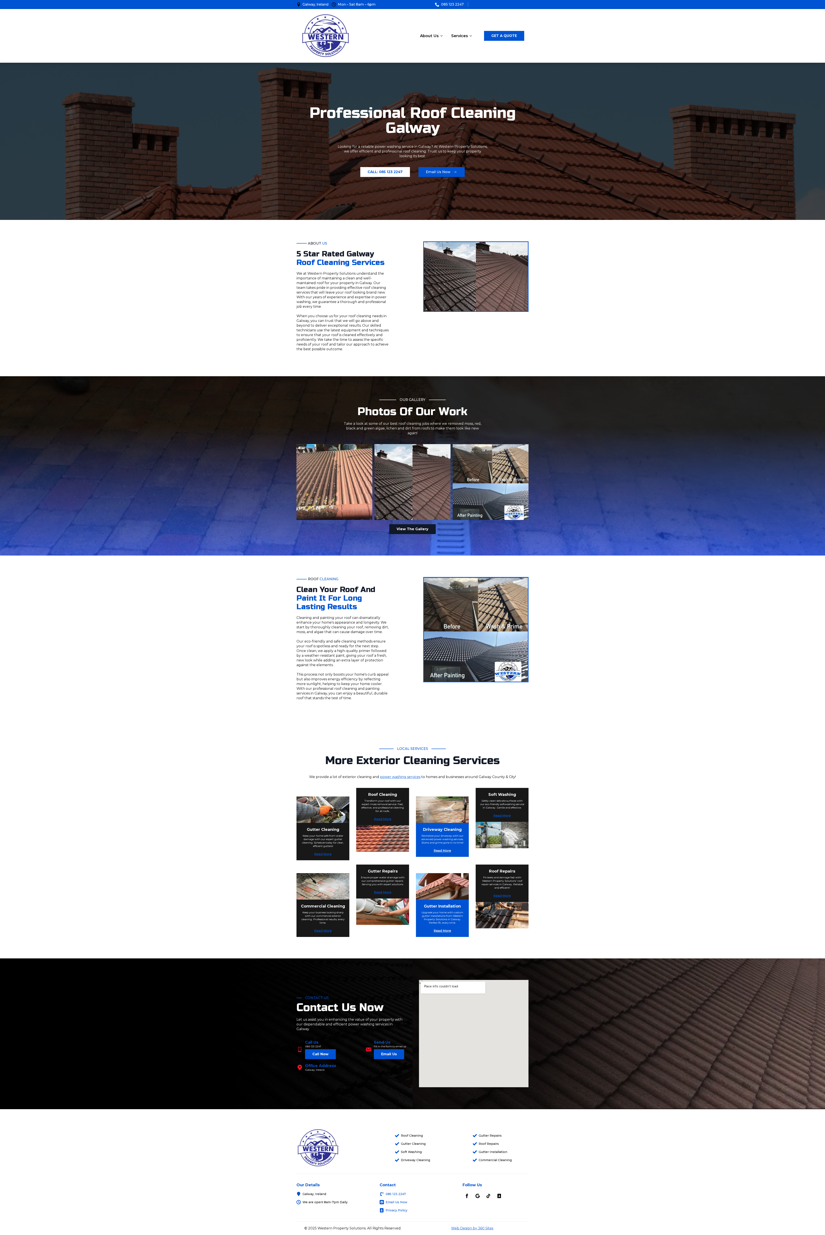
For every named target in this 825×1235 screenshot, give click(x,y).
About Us (429, 36)
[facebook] (467, 1196)
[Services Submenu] (472, 36)
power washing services (400, 777)
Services (459, 36)
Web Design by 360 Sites (472, 1228)
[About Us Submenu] (443, 36)
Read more (323, 854)
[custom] (477, 1196)
